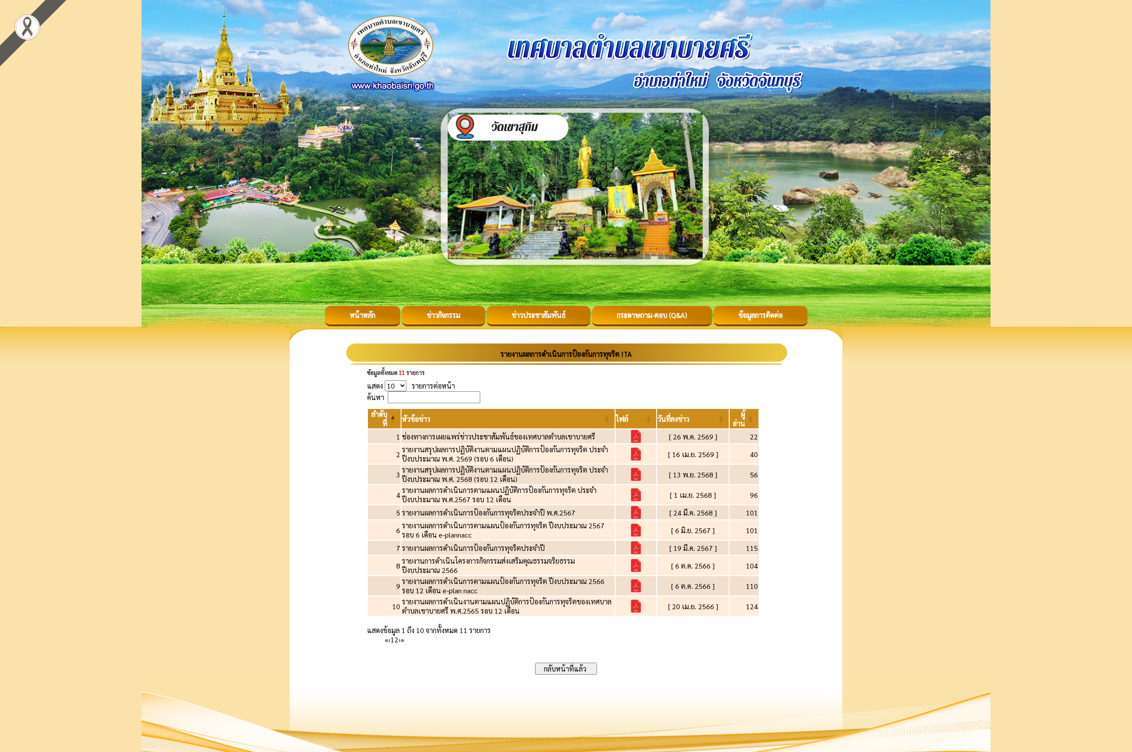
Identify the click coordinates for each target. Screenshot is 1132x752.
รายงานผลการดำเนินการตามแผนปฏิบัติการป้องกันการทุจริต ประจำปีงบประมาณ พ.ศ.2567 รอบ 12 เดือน (499, 494)
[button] (416, 419)
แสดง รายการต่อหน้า (411, 385)
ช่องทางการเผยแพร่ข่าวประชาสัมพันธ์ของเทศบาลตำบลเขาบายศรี (498, 436)
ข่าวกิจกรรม (443, 315)
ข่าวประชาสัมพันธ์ (539, 315)
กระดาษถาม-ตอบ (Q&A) (652, 315)
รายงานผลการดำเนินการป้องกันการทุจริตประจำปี (473, 548)
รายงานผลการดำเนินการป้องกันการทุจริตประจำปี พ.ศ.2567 (488, 512)
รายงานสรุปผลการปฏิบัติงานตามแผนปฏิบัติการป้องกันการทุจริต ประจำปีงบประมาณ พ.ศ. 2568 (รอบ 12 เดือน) (505, 474)
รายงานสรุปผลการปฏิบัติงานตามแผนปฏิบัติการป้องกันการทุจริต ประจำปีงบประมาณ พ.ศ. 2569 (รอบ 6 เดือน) (505, 454)
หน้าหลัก (362, 315)
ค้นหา (375, 397)
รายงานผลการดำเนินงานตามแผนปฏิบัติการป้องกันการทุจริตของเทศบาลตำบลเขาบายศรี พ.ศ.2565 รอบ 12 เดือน (507, 606)
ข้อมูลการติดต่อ (760, 315)
